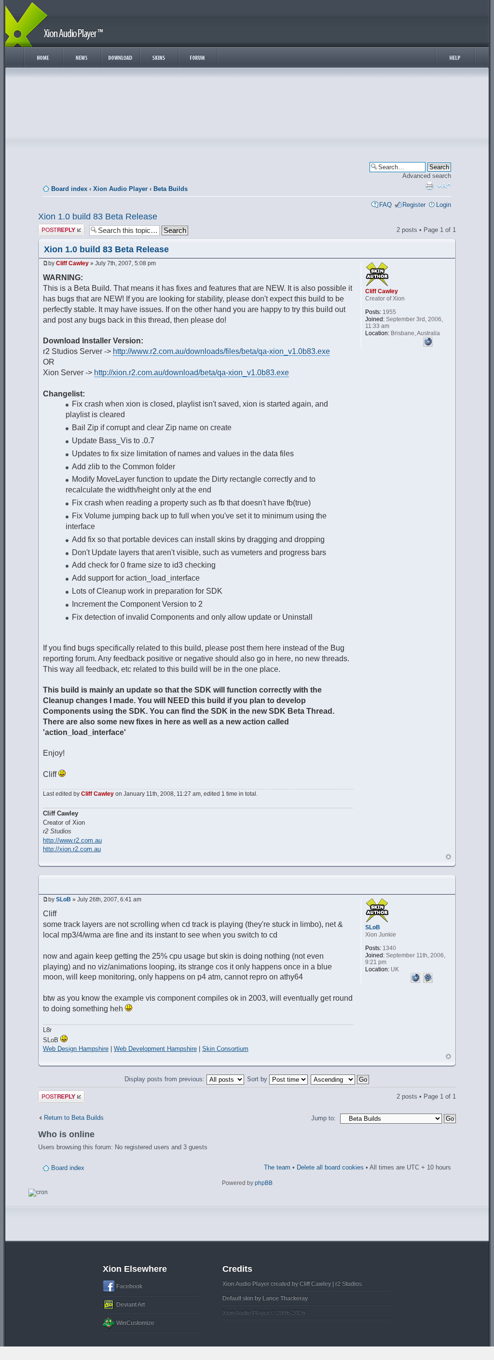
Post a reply (55, 227)
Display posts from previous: (165, 1079)
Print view (429, 185)
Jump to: (323, 1118)
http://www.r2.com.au (72, 840)
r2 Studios (348, 1283)
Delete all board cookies (330, 1167)
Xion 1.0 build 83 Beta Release (97, 216)
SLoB (63, 899)
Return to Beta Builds (74, 1117)
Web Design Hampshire (76, 1048)
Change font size (444, 185)
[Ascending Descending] (340, 1079)
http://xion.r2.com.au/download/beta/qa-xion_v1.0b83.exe (191, 372)
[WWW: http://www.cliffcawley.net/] (428, 340)
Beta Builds (170, 188)
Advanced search (426, 175)
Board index (69, 188)
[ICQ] (428, 976)
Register (413, 204)
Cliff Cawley (72, 263)
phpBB (264, 1183)
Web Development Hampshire (155, 1048)
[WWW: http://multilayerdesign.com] (415, 976)
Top (448, 856)
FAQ (385, 204)
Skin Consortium (225, 1048)
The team (277, 1167)
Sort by (258, 1079)
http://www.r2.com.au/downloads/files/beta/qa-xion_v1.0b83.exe (221, 351)
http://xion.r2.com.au (72, 849)
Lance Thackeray (285, 1298)
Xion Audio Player (120, 188)
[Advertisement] (247, 105)
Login (443, 204)
